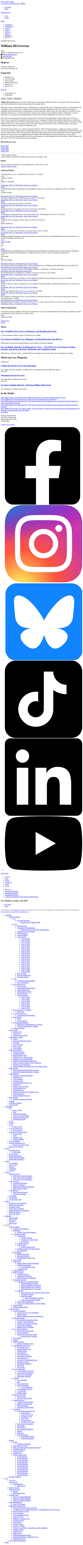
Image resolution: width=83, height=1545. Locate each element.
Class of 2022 (25, 946)
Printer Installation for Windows (31, 1285)
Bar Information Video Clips (26, 1258)
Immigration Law (18, 1090)
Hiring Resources (22, 1406)
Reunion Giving (14, 1488)
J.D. (14, 919)
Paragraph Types (26, 1416)
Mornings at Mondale (24, 1444)
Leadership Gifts (18, 1520)
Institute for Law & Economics (23, 1057)
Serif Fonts (20, 1365)
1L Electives (25, 1241)
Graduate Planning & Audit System (28, 1249)
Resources (20, 1433)
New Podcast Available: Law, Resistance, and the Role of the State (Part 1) (31, 339)
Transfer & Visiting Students (18, 1132)
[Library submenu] (11, 30)
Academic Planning (19, 1234)
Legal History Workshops (25, 1373)
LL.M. (15, 924)
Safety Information (23, 1385)
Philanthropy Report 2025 (17, 1506)
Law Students (13, 1163)
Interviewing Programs (20, 1192)
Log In (7, 886)
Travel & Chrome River (24, 1398)
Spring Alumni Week (19, 1455)
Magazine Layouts (23, 1362)
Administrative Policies (24, 1276)
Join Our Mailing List (24, 975)
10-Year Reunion (22, 1458)
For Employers (13, 1190)
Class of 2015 (25, 959)
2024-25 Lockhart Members (22, 1499)
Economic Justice (14, 1207)
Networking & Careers (20, 1446)
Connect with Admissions (21, 1116)
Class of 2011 (25, 966)
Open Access (27, 185)
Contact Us (8, 882)
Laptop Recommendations (25, 1302)
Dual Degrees (17, 1017)
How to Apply (21, 973)
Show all (3, 90)
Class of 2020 (25, 950)
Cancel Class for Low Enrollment (27, 1313)
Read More (4, 412)
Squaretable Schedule (24, 1376)
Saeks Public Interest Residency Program (26, 1072)
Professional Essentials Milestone (23, 1187)
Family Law (17, 1085)
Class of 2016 (25, 957)
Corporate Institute (19, 1054)
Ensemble (16, 1043)
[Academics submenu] (13, 25)
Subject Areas (17, 1032)
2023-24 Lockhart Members (22, 1497)
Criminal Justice (18, 1081)
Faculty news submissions (25, 1331)
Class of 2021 (25, 948)
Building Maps (22, 1393)
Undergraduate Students (20, 1023)
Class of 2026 (25, 939)
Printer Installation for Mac (29, 1283)
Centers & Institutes (15, 1050)
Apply (7, 18)
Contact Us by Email (7, 424)
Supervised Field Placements (22, 1041)
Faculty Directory (14, 1150)
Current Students (22, 935)
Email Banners (21, 1353)
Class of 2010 (25, 968)
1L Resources (21, 1236)
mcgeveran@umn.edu (10, 54)
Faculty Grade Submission (25, 1322)
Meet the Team (22, 926)
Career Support (22, 1021)
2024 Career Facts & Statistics (22, 1178)
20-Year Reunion (22, 1462)
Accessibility (17, 1338)
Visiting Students (18, 1139)
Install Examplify (26, 1296)
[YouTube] (43, 870)
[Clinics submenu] (10, 34)
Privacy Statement (6, 912)
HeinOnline (19, 185)
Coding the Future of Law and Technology (18, 366)
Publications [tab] (17, 98)
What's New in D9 (27, 1415)
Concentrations (14, 1074)
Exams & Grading (19, 1318)
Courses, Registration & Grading (27, 1026)
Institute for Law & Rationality (23, 1059)
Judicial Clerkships (19, 1185)
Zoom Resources (22, 1435)
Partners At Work (14, 1489)
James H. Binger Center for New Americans (27, 1063)
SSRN (3, 187)
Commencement (22, 1269)
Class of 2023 (25, 944)
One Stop (8, 7)
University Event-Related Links (27, 1360)
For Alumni (12, 1196)
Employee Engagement (24, 1404)
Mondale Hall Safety (11, 893)
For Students (13, 1198)
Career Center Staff (15, 1199)
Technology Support (19, 1280)
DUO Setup (21, 1426)
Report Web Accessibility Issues (20, 912)
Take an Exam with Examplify (31, 1300)
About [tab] (3, 98)
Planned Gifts (17, 1531)
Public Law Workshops (24, 1375)
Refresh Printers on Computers (31, 1287)
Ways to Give (13, 1482)
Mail (18, 1382)
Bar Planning (17, 1252)
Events (7, 880)
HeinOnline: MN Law (8, 185)
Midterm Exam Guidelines (25, 1327)
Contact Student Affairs (20, 1307)
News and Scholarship (20, 1329)
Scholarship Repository (16, 1159)
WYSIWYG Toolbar (28, 1422)
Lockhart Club (13, 1495)
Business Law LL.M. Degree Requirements (35, 930)
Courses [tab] (9, 98)
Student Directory (18, 1271)
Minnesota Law (6, 12)
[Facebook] (43, 504)
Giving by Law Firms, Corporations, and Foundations (30, 1528)
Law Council (17, 1260)
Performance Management (25, 1407)
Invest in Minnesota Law (21, 1515)
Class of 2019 (25, 951)
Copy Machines (22, 1380)
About (7, 884)
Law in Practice (18, 1044)
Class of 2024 (25, 942)
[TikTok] (43, 737)
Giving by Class (18, 1517)
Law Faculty (13, 1165)
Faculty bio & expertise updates (27, 1334)
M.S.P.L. (12, 1123)
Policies (15, 1340)
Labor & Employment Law (21, 1095)
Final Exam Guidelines (24, 1325)
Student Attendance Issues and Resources (30, 1316)
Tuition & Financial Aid (20, 1117)
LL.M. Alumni (21, 937)
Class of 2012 (25, 964)
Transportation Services (24, 1389)
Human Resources (19, 1400)
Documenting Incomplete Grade (27, 1320)
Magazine (8, 35)
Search (23, 3)
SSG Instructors (22, 1251)
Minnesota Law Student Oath (30, 922)
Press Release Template (24, 1356)
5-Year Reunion (22, 1457)
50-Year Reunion (22, 1473)
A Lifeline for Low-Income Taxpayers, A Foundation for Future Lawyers (36, 1509)
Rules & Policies (18, 1272)
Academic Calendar (15, 1103)
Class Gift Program (19, 1504)
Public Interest (13, 1068)
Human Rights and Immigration (19, 1210)
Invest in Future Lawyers (21, 1511)
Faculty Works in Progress (25, 1371)
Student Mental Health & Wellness (28, 1263)
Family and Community (16, 1209)
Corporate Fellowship (20, 1183)
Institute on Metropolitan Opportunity (25, 1061)
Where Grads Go (14, 1174)
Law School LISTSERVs (25, 1429)
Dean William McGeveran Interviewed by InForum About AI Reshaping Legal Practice (29, 399)
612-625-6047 (7, 56)
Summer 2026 (13, 1218)
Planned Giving (18, 1484)
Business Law (17, 1077)
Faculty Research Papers (17, 1157)
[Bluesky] (43, 659)
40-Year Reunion (22, 1469)
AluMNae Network (19, 1449)
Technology (17, 1409)
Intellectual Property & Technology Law (26, 1092)
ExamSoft (20, 1291)
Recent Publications (15, 1156)
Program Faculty (22, 993)
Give (6, 16)
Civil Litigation (18, 1079)
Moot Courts (17, 1046)
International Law (18, 1094)
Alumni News (17, 1453)
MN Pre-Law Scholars (16, 1147)
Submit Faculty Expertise (29, 1336)
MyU (6, 9)
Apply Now (5, 873)
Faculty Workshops (19, 1369)
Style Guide (21, 1367)
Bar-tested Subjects (23, 1256)
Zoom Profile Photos (27, 1437)
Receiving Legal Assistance (18, 1203)
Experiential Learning (16, 1037)
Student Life (17, 1261)
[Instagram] (43, 582)
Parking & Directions (11, 891)
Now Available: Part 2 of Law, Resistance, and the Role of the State (29, 331)
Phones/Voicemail (22, 1384)
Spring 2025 (5, 148)
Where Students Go (23, 990)
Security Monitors (26, 1387)
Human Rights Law (19, 1088)
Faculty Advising (26, 1238)
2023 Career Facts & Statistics (22, 1179)
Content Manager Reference (26, 1411)
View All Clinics (14, 1214)
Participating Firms (19, 1493)
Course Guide (13, 1030)
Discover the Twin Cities (21, 1145)
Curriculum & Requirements (26, 928)
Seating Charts (21, 1314)
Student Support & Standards (26, 1278)
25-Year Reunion (22, 1464)
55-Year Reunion (22, 1475)
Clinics (7, 34)
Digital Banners (22, 1351)
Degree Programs (14, 917)
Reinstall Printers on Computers (31, 1289)
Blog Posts (20, 1012)
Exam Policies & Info (28, 1247)
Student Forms (17, 1305)
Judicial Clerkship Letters (25, 1344)
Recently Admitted (15, 1477)
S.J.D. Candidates (22, 982)
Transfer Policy (18, 1137)
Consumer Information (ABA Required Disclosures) (21, 897)
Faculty (7, 28)
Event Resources (22, 1358)
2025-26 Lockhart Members (22, 1500)
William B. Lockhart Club (21, 1519)
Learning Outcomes (23, 920)
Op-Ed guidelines (22, 1333)
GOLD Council (18, 1451)
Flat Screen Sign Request (25, 1424)
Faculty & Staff (14, 1309)
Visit (14, 1112)
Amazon (3, 166)
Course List (16, 1033)
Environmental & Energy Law (22, 1083)
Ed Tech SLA (21, 1427)
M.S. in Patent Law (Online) (22, 1010)
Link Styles (24, 1418)
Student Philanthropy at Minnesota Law (25, 1537)
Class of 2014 (25, 961)
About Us (12, 1170)
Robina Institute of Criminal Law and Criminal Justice (30, 1066)
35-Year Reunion (22, 1468)
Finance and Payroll (19, 1395)
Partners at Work (18, 1530)
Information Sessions (19, 1114)
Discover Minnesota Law (17, 1143)
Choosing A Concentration (29, 1240)
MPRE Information (23, 1254)
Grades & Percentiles (19, 1194)
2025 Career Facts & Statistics (22, 1176)
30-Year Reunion (22, 1466)
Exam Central (21, 1245)
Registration (17, 1230)
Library (7, 30)
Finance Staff (21, 1396)
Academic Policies (23, 1274)
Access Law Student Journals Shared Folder (31, 1303)
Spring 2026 (5, 146)
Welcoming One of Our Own (13, 375)
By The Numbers (14, 1141)
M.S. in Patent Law (19, 984)
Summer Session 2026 (20, 1035)
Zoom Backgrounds (27, 1438)
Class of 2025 (25, 940)
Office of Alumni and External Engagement (27, 1447)
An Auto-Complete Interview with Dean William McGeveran (26, 385)
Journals (11, 1101)
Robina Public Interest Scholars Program (26, 1070)
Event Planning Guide (28, 1267)
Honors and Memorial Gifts (22, 1535)
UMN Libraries (12, 166)
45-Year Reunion (22, 1471)
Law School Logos (23, 1354)
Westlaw (35, 185)
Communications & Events (21, 1345)
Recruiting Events (22, 977)
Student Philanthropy (15, 1502)
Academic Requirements (21, 1229)
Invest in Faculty (18, 1513)
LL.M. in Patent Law (20, 1013)
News (7, 879)
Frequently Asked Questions (26, 931)
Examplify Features (27, 1294)
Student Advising (18, 1342)
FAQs (19, 1019)
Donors (15, 1491)
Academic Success (23, 1243)
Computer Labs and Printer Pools (27, 1282)
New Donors (17, 1522)
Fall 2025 (12, 1221)
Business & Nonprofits (16, 1205)
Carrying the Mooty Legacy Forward (25, 1508)
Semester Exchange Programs (22, 1099)
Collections (12, 1168)
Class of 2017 (25, 955)
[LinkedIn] (43, 815)
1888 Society (21, 1486)
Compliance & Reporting (25, 1402)
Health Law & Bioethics (21, 1086)
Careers (7, 32)
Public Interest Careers (20, 1188)
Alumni (11, 1440)
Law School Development (17, 1540)
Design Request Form (24, 1349)
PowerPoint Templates (24, 1364)
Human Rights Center (20, 1055)
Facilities (16, 1378)
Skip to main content (7, 2)
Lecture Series (13, 1105)
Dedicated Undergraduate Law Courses (29, 1024)
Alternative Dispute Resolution (23, 1075)
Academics (8, 25)
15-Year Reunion (22, 1460)
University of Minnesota (20, 910)
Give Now (12, 1480)
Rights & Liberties (15, 1212)
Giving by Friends (19, 1526)
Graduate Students (19, 1028)
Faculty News (13, 1154)
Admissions (8, 26)
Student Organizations (24, 1265)
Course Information (19, 1311)
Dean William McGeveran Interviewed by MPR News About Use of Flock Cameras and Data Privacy (33, 397)
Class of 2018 (25, 953)
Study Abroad (13, 1097)
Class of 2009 (25, 970)
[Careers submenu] (11, 32)
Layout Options (26, 1420)
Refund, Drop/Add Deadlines (26, 1232)
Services (11, 1167)
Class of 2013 (25, 962)
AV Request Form (23, 1347)
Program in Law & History (21, 1064)
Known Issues (25, 1413)
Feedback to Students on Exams (27, 1323)
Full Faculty (17, 1152)
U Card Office (21, 1391)
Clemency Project (18, 1052)
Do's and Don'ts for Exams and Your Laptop (35, 1292)
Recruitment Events (19, 1119)
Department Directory (12, 895)
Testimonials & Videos (24, 992)
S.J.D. (15, 979)
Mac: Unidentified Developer (34, 1298)
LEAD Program (22, 933)
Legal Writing (17, 1048)
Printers (19, 1431)
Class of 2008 (25, 971)
